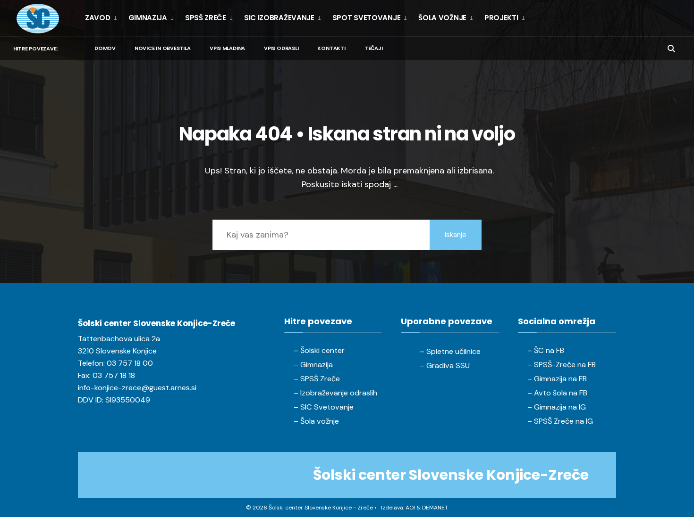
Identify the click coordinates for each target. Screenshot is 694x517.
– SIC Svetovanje (324, 407)
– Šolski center (319, 350)
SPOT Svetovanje (366, 18)
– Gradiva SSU (445, 365)
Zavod (97, 18)
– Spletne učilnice (450, 351)
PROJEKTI (501, 18)
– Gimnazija (313, 364)
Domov (105, 48)
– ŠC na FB (545, 350)
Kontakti (331, 48)
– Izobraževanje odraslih (335, 393)
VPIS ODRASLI (281, 48)
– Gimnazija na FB (557, 379)
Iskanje (455, 234)
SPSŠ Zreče (205, 18)
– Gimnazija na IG (556, 407)
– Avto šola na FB (557, 393)
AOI (410, 507)
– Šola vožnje (316, 421)
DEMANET (435, 507)
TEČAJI (373, 48)
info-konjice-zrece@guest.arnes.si (137, 388)
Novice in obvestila (163, 48)
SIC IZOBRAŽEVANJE (279, 18)
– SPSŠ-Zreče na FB (561, 364)
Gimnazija (147, 18)
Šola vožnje (442, 18)
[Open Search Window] (671, 48)
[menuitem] (103, 18)
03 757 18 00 (130, 363)
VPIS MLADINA (227, 48)
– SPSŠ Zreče (317, 379)
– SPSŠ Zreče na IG (560, 421)
